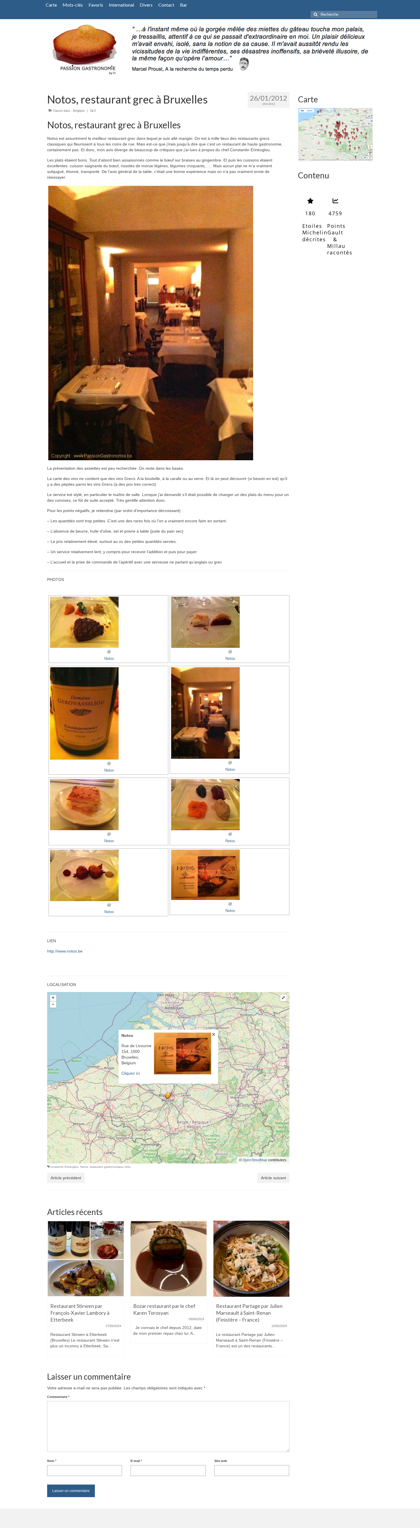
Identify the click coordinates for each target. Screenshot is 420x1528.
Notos (109, 659)
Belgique (79, 110)
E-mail (136, 1461)
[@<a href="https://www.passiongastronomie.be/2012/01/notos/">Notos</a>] (168, 323)
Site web (220, 1461)
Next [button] (284, 1291)
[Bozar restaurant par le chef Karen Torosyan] (85, 1259)
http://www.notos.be (65, 951)
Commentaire (58, 1396)
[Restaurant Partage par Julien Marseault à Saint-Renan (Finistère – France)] (168, 1259)
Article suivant (273, 1178)
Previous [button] (52, 1291)
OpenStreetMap (255, 1160)
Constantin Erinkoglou (64, 1166)
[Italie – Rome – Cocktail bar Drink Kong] (251, 1259)
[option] (85, 1285)
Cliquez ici (130, 1073)
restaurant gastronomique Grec (110, 1166)
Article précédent (66, 1178)
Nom (51, 1461)
